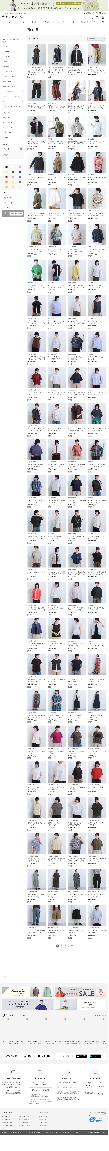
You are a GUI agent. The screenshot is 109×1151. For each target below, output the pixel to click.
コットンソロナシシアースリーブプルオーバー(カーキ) (36, 214)
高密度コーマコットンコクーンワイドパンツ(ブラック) (36, 107)
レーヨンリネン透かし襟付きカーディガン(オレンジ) (36, 609)
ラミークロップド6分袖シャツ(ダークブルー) (36, 645)
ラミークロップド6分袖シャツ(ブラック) (96, 609)
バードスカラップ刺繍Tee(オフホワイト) (56, 788)
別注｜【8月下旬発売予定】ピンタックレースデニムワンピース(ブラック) (36, 71)
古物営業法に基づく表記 (51, 1132)
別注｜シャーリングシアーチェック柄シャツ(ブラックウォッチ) (97, 107)
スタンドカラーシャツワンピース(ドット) (56, 895)
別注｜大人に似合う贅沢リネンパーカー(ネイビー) (36, 143)
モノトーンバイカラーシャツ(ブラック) (36, 178)
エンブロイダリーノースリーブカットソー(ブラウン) (36, 358)
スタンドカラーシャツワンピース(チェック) (36, 895)
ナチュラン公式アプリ (13, 1093)
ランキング (60, 22)
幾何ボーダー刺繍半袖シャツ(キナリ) (36, 824)
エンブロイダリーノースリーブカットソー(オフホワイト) (77, 322)
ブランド (21, 22)
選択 (21, 149)
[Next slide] (108, 1034)
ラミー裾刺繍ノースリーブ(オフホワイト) (77, 645)
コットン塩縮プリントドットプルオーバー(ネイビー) (97, 250)
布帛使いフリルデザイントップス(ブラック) (97, 824)
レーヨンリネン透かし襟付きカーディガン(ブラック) (97, 573)
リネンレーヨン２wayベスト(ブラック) (56, 680)
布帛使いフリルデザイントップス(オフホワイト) (77, 824)
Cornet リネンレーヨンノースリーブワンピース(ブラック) (76, 716)
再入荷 (47, 22)
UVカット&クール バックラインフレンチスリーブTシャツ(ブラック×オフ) (36, 322)
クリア (5, 214)
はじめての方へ (42, 1116)
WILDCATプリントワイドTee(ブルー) (97, 931)
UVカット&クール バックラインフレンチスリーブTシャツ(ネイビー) (56, 286)
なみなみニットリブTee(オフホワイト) (36, 752)
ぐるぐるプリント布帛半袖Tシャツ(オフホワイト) (56, 501)
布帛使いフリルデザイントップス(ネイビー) (36, 860)
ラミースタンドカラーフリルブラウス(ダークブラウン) (77, 430)
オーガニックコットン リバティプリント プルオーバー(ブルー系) (56, 250)
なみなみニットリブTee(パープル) (56, 752)
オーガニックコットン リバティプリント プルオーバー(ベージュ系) (36, 250)
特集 (72, 22)
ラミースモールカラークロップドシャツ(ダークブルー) (36, 465)
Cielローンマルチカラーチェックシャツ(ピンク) (76, 465)
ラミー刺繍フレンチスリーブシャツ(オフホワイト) (97, 645)
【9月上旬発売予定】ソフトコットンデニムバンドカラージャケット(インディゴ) (77, 71)
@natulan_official (100, 1015)
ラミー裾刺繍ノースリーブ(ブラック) (56, 645)
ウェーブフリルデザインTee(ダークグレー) (97, 752)
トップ (4, 976)
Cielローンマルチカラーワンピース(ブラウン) (36, 716)
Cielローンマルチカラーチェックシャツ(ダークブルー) (36, 501)
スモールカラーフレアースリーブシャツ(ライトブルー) (97, 394)
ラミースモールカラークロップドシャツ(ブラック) (97, 429)
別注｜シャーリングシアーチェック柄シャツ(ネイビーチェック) (77, 107)
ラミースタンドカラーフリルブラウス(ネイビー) (36, 429)
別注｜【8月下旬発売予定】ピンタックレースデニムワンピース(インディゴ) (56, 71)
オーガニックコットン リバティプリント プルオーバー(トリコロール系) (97, 214)
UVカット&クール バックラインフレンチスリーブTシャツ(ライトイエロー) (76, 286)
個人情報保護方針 (17, 1132)
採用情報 (75, 1132)
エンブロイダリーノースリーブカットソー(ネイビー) (97, 322)
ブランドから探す (7, 1125)
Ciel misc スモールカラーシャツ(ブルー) (96, 358)
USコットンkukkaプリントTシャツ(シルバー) (97, 537)
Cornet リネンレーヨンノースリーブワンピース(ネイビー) (96, 716)
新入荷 (34, 22)
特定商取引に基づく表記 (33, 1132)
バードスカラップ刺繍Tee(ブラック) (76, 788)
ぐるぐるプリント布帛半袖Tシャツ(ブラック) (97, 501)
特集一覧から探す (24, 1116)
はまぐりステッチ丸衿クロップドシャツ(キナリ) (56, 860)
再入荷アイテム (6, 1119)
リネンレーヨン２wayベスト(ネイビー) (76, 680)
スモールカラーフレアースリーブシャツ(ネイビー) (77, 394)
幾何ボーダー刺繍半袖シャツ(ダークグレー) (56, 824)
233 (72, 946)
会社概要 (65, 1132)
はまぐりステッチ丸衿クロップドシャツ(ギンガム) (77, 860)
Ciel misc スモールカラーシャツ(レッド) (35, 394)
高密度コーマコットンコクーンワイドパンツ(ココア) (56, 107)
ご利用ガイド (42, 1119)
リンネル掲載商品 (24, 1122)
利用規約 (4, 1132)
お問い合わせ (42, 1125)
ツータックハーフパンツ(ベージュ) (56, 931)
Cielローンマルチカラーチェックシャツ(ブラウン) (96, 465)
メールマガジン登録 (13, 1090)
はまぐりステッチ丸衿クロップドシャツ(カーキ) (97, 860)
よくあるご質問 (42, 1122)
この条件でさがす (16, 214)
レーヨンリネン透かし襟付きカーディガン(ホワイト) (56, 573)
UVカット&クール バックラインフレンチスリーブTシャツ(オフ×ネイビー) (96, 286)
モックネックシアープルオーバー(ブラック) (77, 178)
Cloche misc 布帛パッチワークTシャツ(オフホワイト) (56, 537)
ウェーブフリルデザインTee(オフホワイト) (36, 788)
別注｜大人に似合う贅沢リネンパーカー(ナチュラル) (77, 143)
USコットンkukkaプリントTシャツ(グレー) (36, 573)
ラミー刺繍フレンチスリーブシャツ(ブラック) (36, 680)
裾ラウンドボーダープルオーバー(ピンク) (97, 178)
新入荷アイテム (6, 1116)
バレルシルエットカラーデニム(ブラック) (97, 895)
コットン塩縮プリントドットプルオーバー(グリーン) (36, 286)
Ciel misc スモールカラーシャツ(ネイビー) (76, 358)
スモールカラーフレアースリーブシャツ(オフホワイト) (56, 394)
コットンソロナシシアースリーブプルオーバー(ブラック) (77, 214)
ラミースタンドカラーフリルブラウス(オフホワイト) (56, 429)
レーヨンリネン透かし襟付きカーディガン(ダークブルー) (77, 573)
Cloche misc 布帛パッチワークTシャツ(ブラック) (36, 537)
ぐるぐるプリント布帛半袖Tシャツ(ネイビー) (77, 501)
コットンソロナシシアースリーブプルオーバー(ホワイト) (56, 214)
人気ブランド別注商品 (25, 1125)
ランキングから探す (24, 1119)
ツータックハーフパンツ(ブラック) (76, 931)
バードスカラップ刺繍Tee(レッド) (96, 788)
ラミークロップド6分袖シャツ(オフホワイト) (56, 609)
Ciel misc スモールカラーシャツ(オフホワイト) (56, 358)
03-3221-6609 (40, 1089)
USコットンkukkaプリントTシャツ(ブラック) (77, 537)
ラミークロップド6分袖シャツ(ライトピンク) (76, 609)
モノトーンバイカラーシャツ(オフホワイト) (97, 143)
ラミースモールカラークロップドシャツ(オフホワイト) (56, 465)
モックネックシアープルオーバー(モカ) (56, 178)
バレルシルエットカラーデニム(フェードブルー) (36, 931)
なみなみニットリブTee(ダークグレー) (77, 752)
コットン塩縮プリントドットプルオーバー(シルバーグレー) (77, 250)
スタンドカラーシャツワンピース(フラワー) (77, 895)
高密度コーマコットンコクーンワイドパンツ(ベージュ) (97, 71)
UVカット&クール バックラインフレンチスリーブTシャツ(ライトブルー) (56, 322)
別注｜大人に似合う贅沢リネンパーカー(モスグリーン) (56, 143)
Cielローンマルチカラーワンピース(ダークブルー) (56, 716)
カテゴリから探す (7, 1122)
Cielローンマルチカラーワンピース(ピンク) (96, 680)
